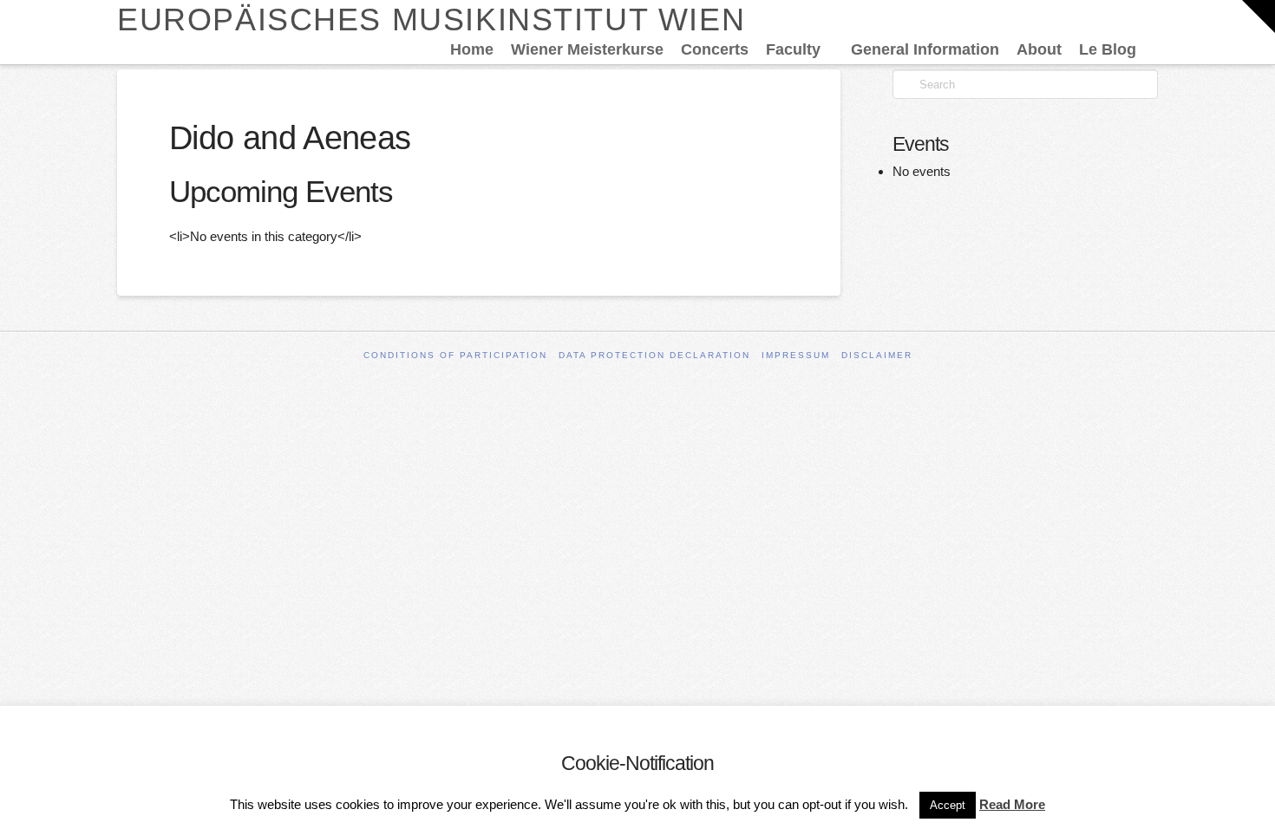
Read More (1012, 804)
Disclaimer (876, 355)
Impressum (796, 355)
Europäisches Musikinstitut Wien (431, 20)
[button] (1258, 16)
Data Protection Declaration (654, 355)
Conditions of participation (455, 355)
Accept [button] (947, 805)
